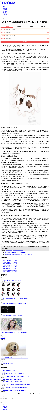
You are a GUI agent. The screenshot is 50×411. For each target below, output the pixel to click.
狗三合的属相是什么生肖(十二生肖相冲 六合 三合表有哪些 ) (14, 358)
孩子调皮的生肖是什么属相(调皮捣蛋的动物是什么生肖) (13, 303)
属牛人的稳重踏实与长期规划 (7, 363)
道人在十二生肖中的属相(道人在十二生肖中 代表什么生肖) (14, 298)
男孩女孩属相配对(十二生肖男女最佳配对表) (11, 280)
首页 (4, 6)
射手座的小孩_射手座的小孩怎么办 (9, 370)
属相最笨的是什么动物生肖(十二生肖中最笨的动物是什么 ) (14, 332)
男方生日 (3, 32)
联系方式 (3, 338)
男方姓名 (3, 29)
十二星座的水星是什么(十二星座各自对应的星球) (12, 315)
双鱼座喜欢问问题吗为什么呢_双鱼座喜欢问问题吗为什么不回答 (15, 384)
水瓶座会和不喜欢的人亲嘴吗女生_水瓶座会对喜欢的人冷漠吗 (15, 376)
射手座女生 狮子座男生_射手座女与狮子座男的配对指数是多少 (15, 387)
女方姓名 (3, 35)
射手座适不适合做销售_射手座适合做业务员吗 (11, 379)
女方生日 (3, 38)
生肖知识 (5, 9)
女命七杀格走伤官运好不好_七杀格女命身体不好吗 (12, 373)
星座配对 (5, 13)
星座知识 (5, 8)
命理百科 (5, 11)
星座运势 (5, 14)
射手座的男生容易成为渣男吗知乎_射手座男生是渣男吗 (13, 390)
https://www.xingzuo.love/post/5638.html (14, 250)
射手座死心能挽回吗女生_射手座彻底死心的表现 (12, 381)
